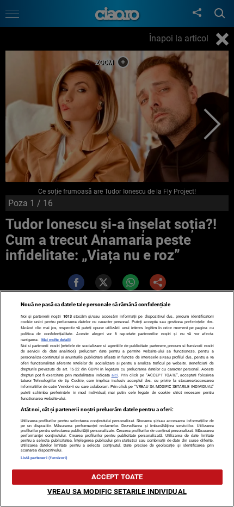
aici (115, 375)
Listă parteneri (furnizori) (44, 457)
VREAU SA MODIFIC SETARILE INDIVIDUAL (117, 491)
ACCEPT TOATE (117, 477)
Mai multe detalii (56, 339)
